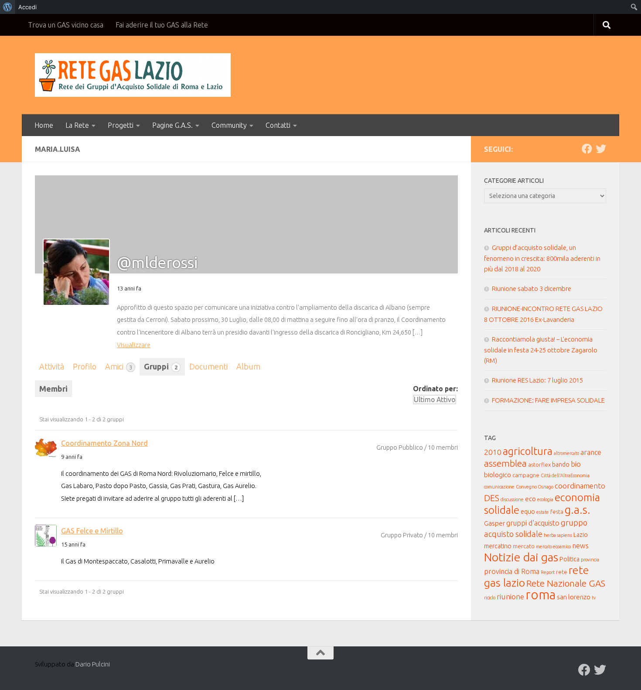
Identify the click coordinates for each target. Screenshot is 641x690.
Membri (53, 388)
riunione (510, 596)
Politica (569, 559)
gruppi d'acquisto (532, 523)
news (580, 546)
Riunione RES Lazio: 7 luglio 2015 (537, 380)
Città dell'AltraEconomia (565, 475)
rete (561, 572)
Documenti (208, 366)
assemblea (505, 463)
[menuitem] (7, 7)
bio (576, 464)
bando (560, 464)
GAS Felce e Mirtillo (92, 531)
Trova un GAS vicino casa (65, 25)
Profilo (84, 366)
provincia (590, 559)
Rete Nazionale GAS (565, 583)
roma (540, 595)
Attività (51, 366)
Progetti (120, 125)
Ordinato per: (435, 389)
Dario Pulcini (92, 664)
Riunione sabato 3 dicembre (531, 288)
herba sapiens (558, 535)
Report (548, 572)
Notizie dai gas (521, 557)
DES (491, 498)
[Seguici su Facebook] (587, 148)
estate (542, 512)
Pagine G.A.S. (172, 125)
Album (248, 366)
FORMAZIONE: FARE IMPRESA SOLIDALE (548, 400)
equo (528, 511)
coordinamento (580, 486)
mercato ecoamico (553, 546)
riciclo (489, 597)
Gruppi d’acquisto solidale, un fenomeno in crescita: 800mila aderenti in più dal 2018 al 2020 (542, 258)
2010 (492, 452)
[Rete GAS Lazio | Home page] (133, 75)
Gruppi (160, 366)
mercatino (497, 546)
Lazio (580, 534)
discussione (512, 499)
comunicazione (499, 486)
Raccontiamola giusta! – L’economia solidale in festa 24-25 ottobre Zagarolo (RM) (540, 349)
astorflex (539, 464)
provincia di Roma (511, 571)
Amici (118, 366)
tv (594, 597)
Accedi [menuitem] (27, 6)
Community (229, 125)
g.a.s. (577, 509)
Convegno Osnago (534, 486)
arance (590, 452)
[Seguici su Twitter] (601, 148)
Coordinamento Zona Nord (104, 443)
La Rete (77, 125)
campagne (525, 475)
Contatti (278, 125)
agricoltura (527, 451)
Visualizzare (133, 345)
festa (556, 512)
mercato (524, 546)
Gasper (494, 523)
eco (530, 498)
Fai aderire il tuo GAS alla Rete (162, 25)
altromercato (566, 453)
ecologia (545, 499)
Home (43, 125)
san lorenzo (573, 597)
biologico (497, 474)
